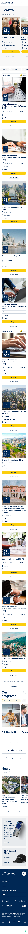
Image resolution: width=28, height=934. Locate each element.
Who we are (5, 882)
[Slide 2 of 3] (14, 743)
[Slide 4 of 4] (20, 811)
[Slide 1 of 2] (12, 61)
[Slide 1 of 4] (8, 811)
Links (3, 894)
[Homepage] (9, 873)
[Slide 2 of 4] (12, 811)
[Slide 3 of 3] (18, 743)
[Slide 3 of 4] (16, 811)
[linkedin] (14, 922)
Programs (5, 886)
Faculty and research (9, 890)
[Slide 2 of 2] (16, 61)
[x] (8, 922)
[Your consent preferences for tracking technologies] (25, 931)
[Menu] (25, 3)
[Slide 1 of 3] (10, 743)
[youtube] (19, 922)
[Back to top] (23, 873)
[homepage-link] (7, 3)
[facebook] (3, 922)
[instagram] (24, 922)
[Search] (22, 3)
